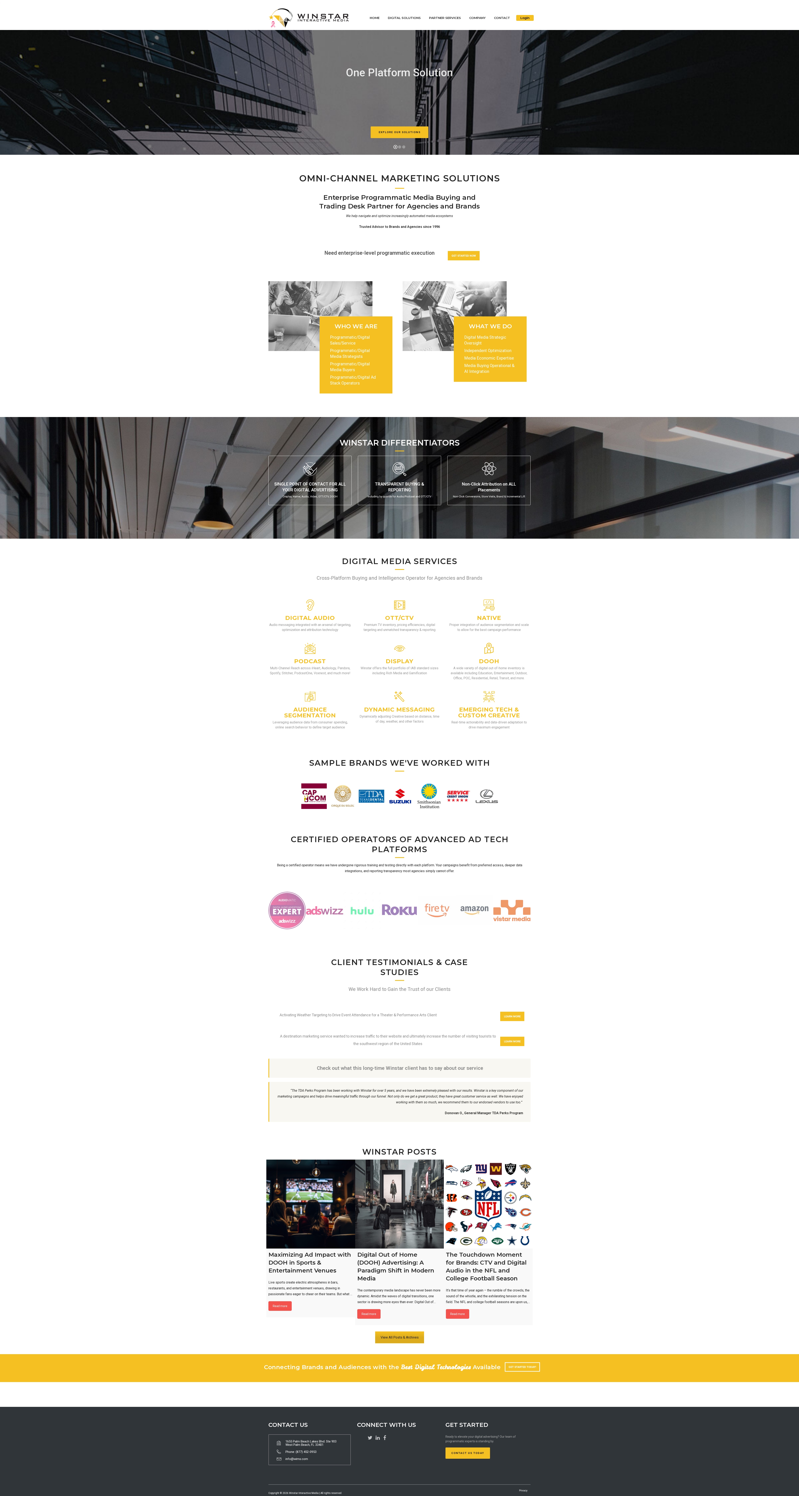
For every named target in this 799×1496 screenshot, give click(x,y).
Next (494, 796)
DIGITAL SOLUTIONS (404, 18)
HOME (375, 18)
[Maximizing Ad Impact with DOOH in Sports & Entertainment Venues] (310, 1204)
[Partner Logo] (287, 910)
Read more (280, 1306)
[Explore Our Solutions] (399, 136)
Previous (305, 796)
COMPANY (477, 18)
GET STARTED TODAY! (522, 1367)
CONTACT (502, 18)
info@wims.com (296, 1459)
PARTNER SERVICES (445, 18)
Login (525, 18)
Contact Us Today (467, 1453)
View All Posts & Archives (400, 1337)
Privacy (523, 1490)
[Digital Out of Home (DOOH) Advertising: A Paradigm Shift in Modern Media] (399, 1204)
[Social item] (370, 1438)
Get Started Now (464, 255)
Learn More (512, 1016)
